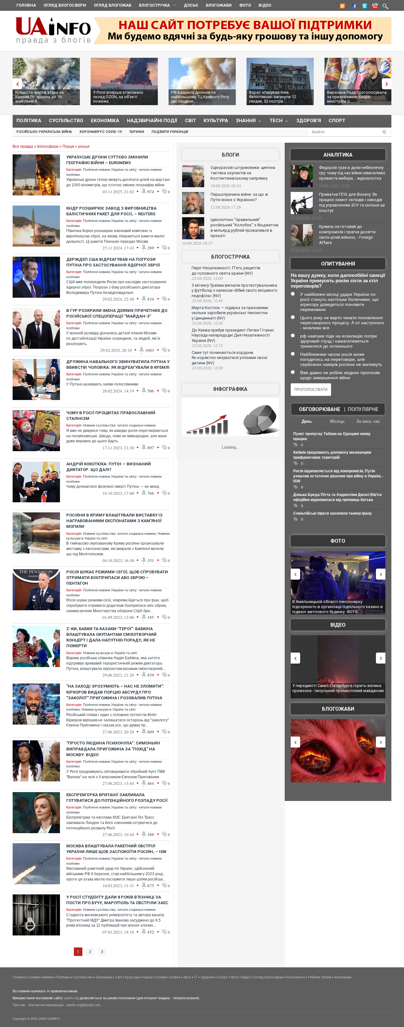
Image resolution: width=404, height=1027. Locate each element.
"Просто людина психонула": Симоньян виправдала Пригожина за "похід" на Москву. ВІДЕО (113, 749)
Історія (161, 977)
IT (195, 977)
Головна (26, 5)
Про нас (19, 1005)
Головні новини (41, 977)
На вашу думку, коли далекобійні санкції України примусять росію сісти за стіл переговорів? (338, 280)
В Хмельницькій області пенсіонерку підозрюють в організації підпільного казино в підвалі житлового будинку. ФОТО (337, 606)
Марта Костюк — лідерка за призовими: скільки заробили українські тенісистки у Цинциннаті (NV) (230, 312)
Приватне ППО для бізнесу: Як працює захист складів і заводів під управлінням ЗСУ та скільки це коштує (352, 202)
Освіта (174, 977)
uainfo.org (71, 998)
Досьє (191, 5)
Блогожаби (219, 5)
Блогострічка (152, 6)
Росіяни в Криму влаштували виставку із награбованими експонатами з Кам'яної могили (114, 521)
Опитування (338, 264)
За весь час (368, 421)
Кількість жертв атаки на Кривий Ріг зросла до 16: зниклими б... (39, 97)
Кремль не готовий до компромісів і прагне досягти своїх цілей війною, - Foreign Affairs (347, 234)
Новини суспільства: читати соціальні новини (119, 425)
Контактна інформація (45, 1005)
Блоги (230, 155)
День (307, 421)
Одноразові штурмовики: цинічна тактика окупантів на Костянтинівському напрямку (243, 173)
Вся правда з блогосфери (35, 146)
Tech (274, 122)
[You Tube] (374, 6)
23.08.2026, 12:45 (207, 301)
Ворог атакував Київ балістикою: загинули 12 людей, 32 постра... (272, 97)
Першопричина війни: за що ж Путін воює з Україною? (239, 197)
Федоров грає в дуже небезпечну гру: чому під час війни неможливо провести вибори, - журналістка (352, 173)
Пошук (68, 146)
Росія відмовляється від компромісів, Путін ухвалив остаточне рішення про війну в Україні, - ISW (338, 476)
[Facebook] (352, 6)
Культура (216, 120)
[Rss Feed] (341, 6)
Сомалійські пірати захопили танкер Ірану (332, 513)
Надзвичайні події (152, 120)
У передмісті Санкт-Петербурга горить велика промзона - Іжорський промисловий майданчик (338, 688)
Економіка (105, 120)
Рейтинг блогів (319, 977)
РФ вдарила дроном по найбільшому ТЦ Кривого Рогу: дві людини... (200, 97)
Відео (264, 5)
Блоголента (296, 977)
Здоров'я (308, 120)
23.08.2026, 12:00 (207, 368)
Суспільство (66, 120)
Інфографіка (230, 389)
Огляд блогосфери (65, 5)
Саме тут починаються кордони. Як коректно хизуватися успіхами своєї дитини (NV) (229, 357)
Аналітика (338, 155)
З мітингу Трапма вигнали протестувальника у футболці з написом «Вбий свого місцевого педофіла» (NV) (234, 290)
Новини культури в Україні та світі (110, 653)
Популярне (363, 409)
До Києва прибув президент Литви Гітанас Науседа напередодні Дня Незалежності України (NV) (233, 335)
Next (388, 83)
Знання (244, 122)
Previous (15, 83)
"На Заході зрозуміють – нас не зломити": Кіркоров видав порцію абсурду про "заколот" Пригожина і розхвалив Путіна (115, 692)
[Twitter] (363, 6)
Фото (245, 5)
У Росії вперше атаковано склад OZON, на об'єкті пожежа (118, 97)
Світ (190, 120)
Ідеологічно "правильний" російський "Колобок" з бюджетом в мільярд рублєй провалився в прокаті (244, 227)
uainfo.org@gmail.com (83, 1005)
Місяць (337, 421)
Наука (147, 977)
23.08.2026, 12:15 (207, 345)
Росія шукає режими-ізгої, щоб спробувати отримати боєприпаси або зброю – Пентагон (117, 578)
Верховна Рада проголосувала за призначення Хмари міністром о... (357, 97)
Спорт (337, 120)
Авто (187, 977)
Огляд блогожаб (112, 5)
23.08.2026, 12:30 (207, 323)
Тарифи (136, 132)
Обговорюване (319, 409)
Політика (28, 120)
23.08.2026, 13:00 (207, 278)
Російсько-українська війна (44, 132)
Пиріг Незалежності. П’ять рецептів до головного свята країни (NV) (226, 271)
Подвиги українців (170, 132)
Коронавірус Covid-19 (101, 132)
